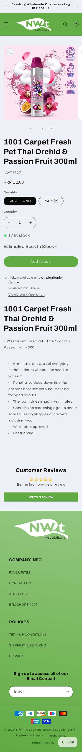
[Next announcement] (77, 6)
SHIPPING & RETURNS (27, 645)
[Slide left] (31, 129)
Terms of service (43, 743)
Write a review (41, 497)
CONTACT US (20, 583)
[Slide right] (51, 129)
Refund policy (57, 735)
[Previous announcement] (5, 6)
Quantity (10, 211)
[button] (6, 24)
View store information (26, 294)
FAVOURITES (20, 572)
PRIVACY (16, 656)
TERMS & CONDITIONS (27, 634)
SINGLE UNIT (20, 201)
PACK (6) (51, 201)
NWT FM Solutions (29, 730)
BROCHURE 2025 (23, 604)
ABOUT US (18, 594)
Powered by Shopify (29, 735)
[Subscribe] (67, 691)
